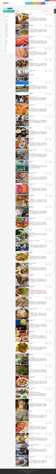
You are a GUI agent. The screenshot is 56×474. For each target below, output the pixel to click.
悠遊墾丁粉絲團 (43, 0)
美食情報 (35, 3)
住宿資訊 (31, 3)
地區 (4, 14)
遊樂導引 (39, 3)
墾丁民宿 (47, 0)
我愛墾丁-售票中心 (53, 0)
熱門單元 (43, 3)
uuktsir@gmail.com (29, 471)
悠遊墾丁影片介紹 (44, 0)
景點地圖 (27, 3)
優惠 (4, 18)
